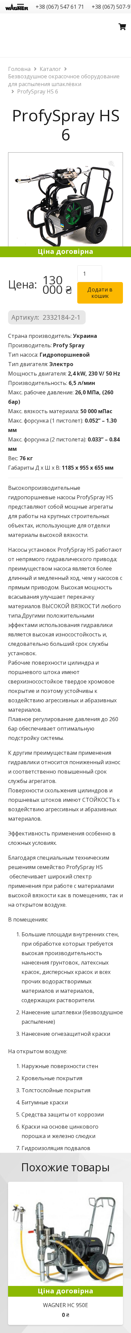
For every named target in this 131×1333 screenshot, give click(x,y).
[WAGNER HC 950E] (65, 1186)
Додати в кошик (100, 293)
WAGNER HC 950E (65, 1305)
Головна (19, 69)
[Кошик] (122, 26)
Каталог (50, 69)
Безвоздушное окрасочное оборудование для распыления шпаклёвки (64, 80)
